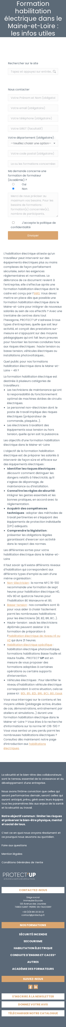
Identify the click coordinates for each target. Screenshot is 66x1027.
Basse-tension (17, 605)
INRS (37, 293)
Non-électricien (18, 583)
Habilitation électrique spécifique (29, 645)
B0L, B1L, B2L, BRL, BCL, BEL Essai (41, 693)
